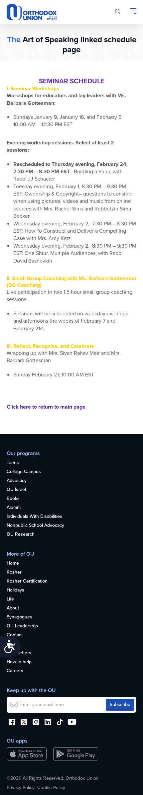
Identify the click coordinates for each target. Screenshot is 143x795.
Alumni (14, 508)
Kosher (14, 572)
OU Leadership (22, 626)
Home (13, 563)
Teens (13, 463)
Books (13, 499)
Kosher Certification (27, 581)
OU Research (21, 534)
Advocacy (17, 481)
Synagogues (19, 617)
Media (13, 644)
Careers (15, 671)
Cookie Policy (51, 787)
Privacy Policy (21, 787)
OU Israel (16, 490)
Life (10, 599)
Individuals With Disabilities (34, 517)
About (13, 608)
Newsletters (19, 653)
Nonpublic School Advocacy (35, 525)
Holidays (15, 590)
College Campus (24, 472)
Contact (15, 635)
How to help (19, 662)
